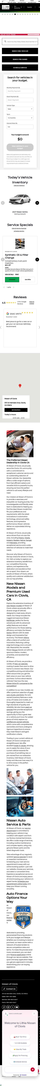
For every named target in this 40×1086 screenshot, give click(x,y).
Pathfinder (11, 620)
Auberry (10, 540)
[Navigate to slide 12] (30, 14)
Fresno (21, 538)
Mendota (13, 543)
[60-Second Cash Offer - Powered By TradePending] (20, 34)
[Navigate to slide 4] (9, 14)
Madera (16, 540)
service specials (20, 857)
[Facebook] (4, 1007)
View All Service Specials (19, 228)
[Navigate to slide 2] (5, 14)
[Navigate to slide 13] (32, 14)
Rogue (14, 650)
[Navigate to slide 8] (20, 14)
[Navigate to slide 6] (15, 14)
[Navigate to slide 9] (22, 14)
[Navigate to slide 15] (37, 14)
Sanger (28, 540)
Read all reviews (31, 302)
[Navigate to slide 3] (7, 14)
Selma (22, 540)
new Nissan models (14, 606)
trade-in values (20, 745)
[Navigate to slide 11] (27, 14)
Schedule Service (19, 231)
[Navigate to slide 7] (17, 14)
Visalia (27, 538)
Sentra (9, 633)
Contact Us (10, 989)
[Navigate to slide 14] (34, 14)
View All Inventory (19, 185)
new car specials (20, 664)
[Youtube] (17, 1007)
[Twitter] (13, 1007)
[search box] (20, 40)
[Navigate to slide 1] (2, 14)
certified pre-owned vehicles (18, 722)
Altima (26, 637)
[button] (20, 386)
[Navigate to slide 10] (25, 14)
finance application (18, 955)
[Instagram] (8, 1007)
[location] (39, 1)
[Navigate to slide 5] (12, 14)
